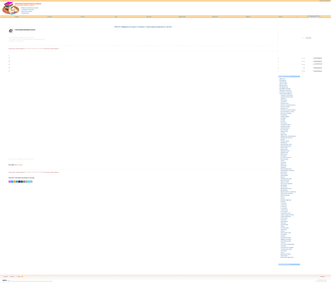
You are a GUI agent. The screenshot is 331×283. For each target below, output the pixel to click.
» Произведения (284, 190)
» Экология (282, 242)
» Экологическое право (285, 241)
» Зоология (282, 133)
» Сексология (283, 203)
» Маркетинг (283, 164)
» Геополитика (283, 123)
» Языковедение (284, 255)
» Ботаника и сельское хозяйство (287, 110)
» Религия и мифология (285, 200)
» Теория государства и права (287, 214)
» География (283, 118)
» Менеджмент (283, 172)
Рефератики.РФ (323, 281)
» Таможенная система (285, 213)
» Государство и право (285, 124)
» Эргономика (283, 250)
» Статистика (283, 206)
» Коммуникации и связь (286, 144)
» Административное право (286, 96)
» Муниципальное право (286, 178)
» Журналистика (284, 131)
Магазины (149, 16)
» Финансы (282, 236)
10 (29, 48)
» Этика (282, 252)
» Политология (283, 187)
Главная (17, 16)
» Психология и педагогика (286, 193)
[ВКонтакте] (12, 182)
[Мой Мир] (17, 182)
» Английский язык (283, 87)
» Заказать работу (283, 83)
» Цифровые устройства (285, 239)
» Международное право (285, 169)
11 (31, 48)
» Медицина (283, 167)
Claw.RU (324, 280)
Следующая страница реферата (51, 48)
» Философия (283, 234)
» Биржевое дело (284, 108)
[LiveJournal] (22, 182)
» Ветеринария (283, 115)
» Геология (282, 121)
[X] (19, 182)
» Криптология (283, 154)
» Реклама (282, 198)
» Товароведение (284, 221)
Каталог (83, 16)
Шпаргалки (215, 16)
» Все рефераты (282, 80)
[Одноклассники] (14, 182)
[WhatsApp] (27, 182)
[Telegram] (31, 182)
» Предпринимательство (286, 188)
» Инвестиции (283, 134)
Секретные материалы (325, 0)
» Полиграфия (283, 185)
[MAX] (10, 182)
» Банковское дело (284, 103)
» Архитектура (283, 100)
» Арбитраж (283, 98)
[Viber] (24, 182)
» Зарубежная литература (285, 90)
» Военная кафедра (284, 116)
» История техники (284, 141)
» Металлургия (283, 173)
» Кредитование (284, 149)
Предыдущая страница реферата (16, 48)
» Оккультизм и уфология (286, 183)
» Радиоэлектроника (285, 195)
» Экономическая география (286, 247)
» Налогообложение (284, 180)
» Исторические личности (286, 137)
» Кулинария (283, 155)
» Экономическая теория (286, 249)
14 (36, 48)
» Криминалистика (284, 151)
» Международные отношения (287, 170)
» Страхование (283, 208)
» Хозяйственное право (285, 237)
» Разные (282, 196)
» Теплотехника (284, 218)
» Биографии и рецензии (284, 88)
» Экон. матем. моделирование (287, 244)
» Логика (282, 160)
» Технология (283, 219)
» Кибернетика (283, 142)
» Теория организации (285, 216)
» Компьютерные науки (285, 146)
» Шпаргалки (282, 78)
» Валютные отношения (285, 113)
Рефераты (248, 16)
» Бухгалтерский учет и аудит (287, 111)
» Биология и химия (285, 106)
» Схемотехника (284, 211)
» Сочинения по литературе (285, 92)
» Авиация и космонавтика (286, 95)
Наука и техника (18, 165)
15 (38, 48)
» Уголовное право (284, 228)
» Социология (283, 205)
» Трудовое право (284, 224)
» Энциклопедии (283, 82)
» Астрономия (283, 101)
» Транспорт (283, 223)
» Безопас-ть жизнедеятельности (287, 105)
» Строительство (284, 210)
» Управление (283, 229)
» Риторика (282, 201)
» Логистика (283, 162)
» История (282, 139)
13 (35, 48)
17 (42, 48)
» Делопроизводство (284, 128)
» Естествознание (284, 129)
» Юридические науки (285, 254)
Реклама (12, 276)
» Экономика (283, 246)
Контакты (323, 276)
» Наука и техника (284, 182)
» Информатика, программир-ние (288, 136)
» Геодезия (282, 119)
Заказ (116, 16)
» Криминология (284, 152)
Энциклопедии (182, 16)
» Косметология (283, 147)
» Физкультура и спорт (285, 232)
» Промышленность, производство (288, 191)
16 (40, 48)
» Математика (283, 165)
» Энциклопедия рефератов (285, 93)
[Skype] (29, 182)
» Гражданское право (285, 126)
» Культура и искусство (285, 157)
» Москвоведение (284, 175)
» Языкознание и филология (287, 257)
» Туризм (282, 226)
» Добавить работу (283, 85)
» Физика (282, 231)
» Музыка (282, 177)
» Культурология (284, 159)
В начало (50, 16)
